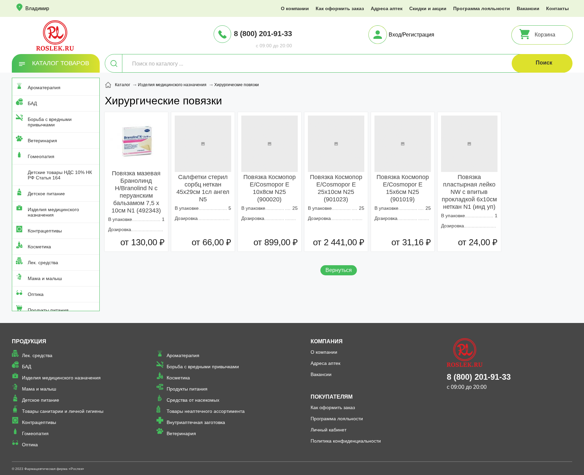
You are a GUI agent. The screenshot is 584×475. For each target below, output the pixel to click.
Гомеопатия (41, 156)
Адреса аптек (387, 8)
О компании (295, 8)
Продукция (29, 341)
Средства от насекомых (193, 400)
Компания (327, 341)
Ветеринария (42, 140)
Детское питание (46, 193)
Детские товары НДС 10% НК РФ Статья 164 (60, 175)
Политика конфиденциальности (346, 441)
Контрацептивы (45, 230)
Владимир (37, 8)
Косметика (39, 246)
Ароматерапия (44, 87)
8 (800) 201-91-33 (263, 33)
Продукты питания (48, 310)
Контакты (557, 8)
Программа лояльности (481, 8)
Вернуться (338, 270)
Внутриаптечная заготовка (196, 422)
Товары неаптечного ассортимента (206, 411)
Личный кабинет (328, 429)
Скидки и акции (427, 8)
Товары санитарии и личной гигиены (62, 411)
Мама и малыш (45, 278)
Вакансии (528, 8)
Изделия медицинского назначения (53, 212)
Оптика (36, 294)
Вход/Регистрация (411, 35)
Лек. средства (43, 262)
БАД (32, 103)
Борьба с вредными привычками (50, 122)
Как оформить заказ (340, 8)
